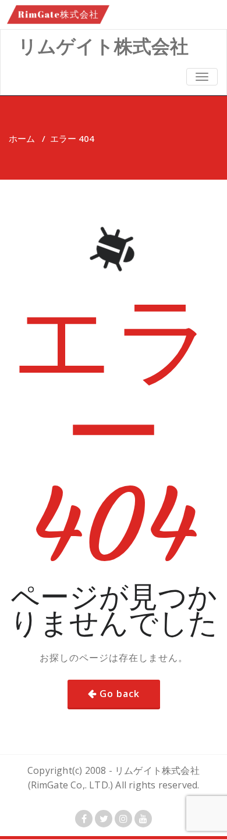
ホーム (22, 138)
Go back (120, 693)
